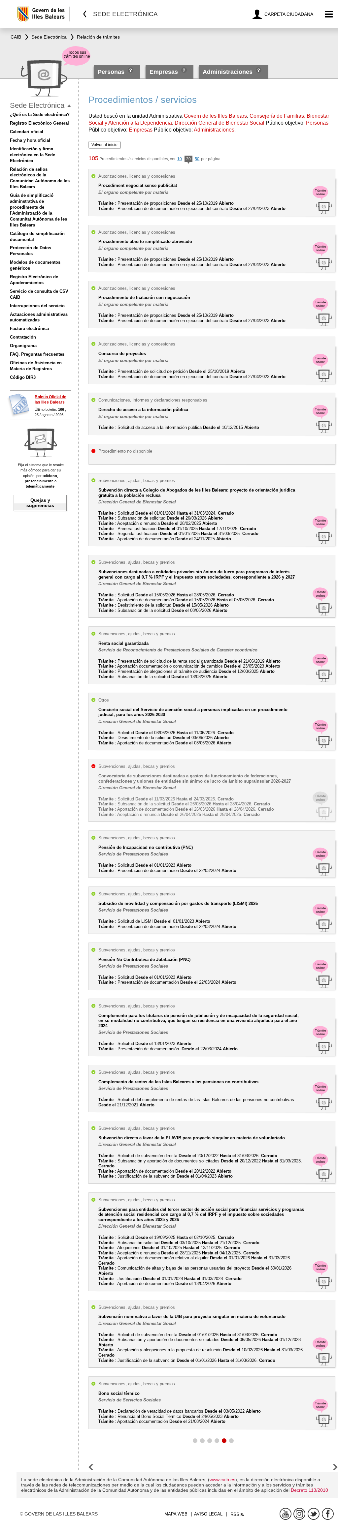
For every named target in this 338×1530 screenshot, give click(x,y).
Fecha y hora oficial (30, 140)
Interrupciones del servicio (37, 305)
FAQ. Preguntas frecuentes (37, 354)
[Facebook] (328, 1514)
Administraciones (228, 72)
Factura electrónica (29, 328)
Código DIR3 (23, 377)
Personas (112, 72)
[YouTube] (285, 1514)
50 (197, 159)
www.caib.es (222, 1479)
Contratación (23, 337)
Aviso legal (208, 1514)
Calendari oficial (26, 131)
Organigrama (23, 345)
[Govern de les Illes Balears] (43, 14)
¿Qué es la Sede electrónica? (40, 114)
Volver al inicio (104, 144)
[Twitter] (314, 1514)
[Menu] (329, 14)
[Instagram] (299, 1514)
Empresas (164, 72)
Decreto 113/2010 (309, 1490)
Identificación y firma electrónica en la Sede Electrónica (32, 154)
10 (179, 159)
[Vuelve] (85, 14)
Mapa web (175, 1514)
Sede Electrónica (37, 105)
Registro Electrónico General (39, 123)
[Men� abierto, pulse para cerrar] (69, 106)
